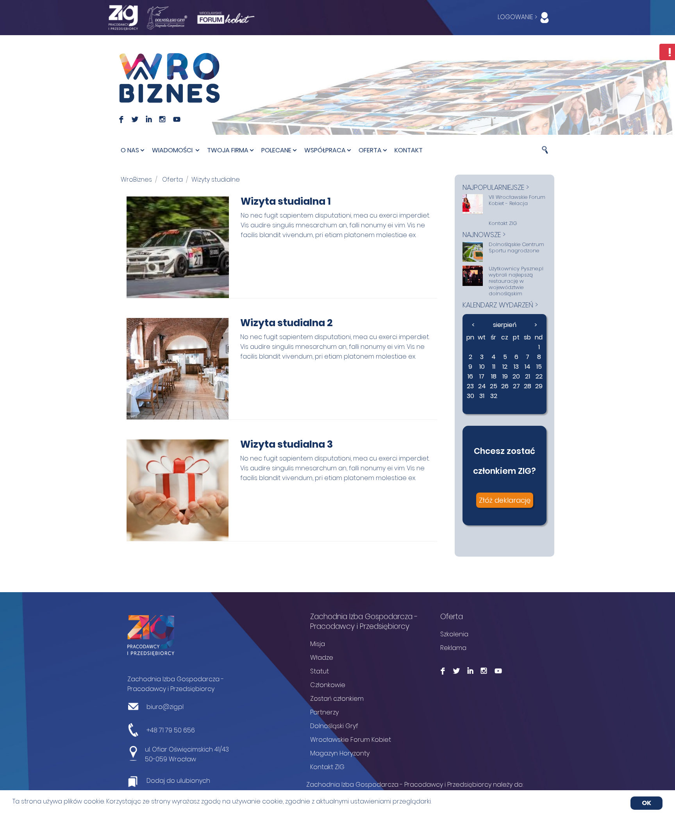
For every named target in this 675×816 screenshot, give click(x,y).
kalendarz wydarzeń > (500, 305)
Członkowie (327, 684)
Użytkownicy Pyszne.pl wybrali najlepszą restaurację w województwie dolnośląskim (516, 281)
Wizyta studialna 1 (286, 201)
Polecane (276, 150)
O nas (130, 150)
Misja (317, 643)
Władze (321, 657)
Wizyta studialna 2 (286, 323)
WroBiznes (136, 179)
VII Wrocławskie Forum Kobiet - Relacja (517, 200)
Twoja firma (227, 150)
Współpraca (325, 150)
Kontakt (409, 150)
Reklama (453, 647)
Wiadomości (173, 150)
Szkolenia (454, 634)
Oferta (370, 150)
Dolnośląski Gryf (334, 725)
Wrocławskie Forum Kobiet (350, 739)
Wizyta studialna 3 (286, 444)
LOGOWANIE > (518, 16)
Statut (319, 671)
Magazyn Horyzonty (340, 753)
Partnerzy (324, 712)
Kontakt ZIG (503, 223)
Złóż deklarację (504, 500)
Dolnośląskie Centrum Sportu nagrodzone (516, 247)
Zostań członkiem (337, 698)
